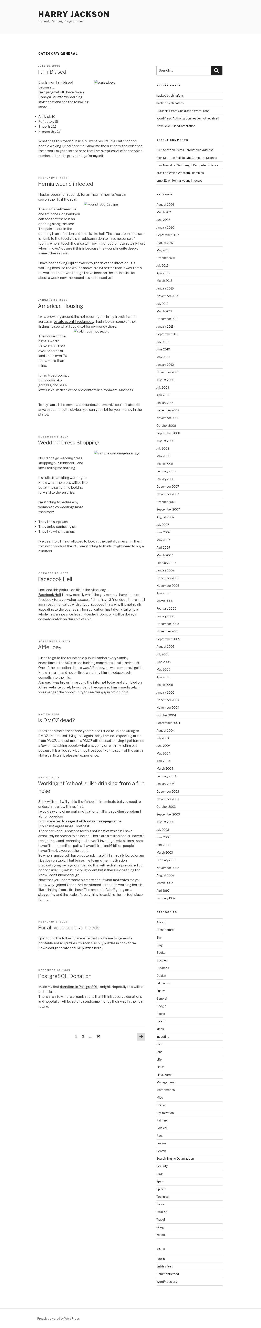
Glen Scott (163, 150)
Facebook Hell (55, 579)
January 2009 (165, 402)
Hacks (160, 1013)
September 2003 (168, 814)
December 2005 (167, 623)
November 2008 (167, 418)
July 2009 (162, 387)
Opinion (161, 1105)
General (161, 998)
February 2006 (166, 608)
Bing (159, 937)
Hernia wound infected (65, 184)
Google (161, 1006)
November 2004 (167, 707)
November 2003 (167, 799)
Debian (161, 975)
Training (161, 1212)
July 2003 (162, 829)
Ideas (160, 1029)
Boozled (162, 960)
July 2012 (162, 303)
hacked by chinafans (170, 95)
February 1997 (165, 898)
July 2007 (162, 524)
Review (161, 1143)
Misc (159, 1097)
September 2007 (168, 509)
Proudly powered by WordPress (58, 1318)
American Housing (60, 306)
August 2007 (165, 517)
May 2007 (163, 540)
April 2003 (163, 844)
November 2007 (167, 494)
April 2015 (163, 273)
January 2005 (165, 692)
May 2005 (163, 669)
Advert (161, 922)
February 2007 (166, 563)
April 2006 (163, 593)
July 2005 (162, 654)
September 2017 (167, 235)
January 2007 (165, 570)
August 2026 (165, 204)
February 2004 (166, 776)
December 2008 (167, 410)
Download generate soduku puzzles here (70, 948)
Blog (159, 945)
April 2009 (163, 395)
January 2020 (165, 227)
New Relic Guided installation (175, 126)
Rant (159, 1135)
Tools (160, 1204)
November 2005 (167, 631)
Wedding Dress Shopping (69, 442)
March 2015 (164, 280)
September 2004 (168, 723)
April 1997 (162, 890)
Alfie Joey (50, 647)
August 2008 (165, 441)
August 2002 (165, 875)
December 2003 (167, 791)
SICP (159, 1174)
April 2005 (163, 677)
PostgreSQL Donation (65, 976)
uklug (160, 1227)
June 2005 (163, 662)
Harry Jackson (74, 14)
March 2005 (164, 684)
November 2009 (167, 372)
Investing (162, 1036)
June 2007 (163, 532)
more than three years (73, 731)
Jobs (159, 1052)
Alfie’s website (49, 687)
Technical (162, 1196)
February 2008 (166, 471)
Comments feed (167, 1274)
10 (99, 1036)
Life (159, 1059)
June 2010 (163, 349)
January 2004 (165, 784)
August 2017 (165, 242)
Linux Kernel (164, 1074)
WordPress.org (166, 1281)
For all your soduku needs (69, 927)
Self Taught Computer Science (196, 157)
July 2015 (162, 265)
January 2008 (165, 479)
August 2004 (165, 730)
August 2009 (165, 380)
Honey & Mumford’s (53, 97)
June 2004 (163, 745)
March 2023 (164, 212)
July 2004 (162, 738)
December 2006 (167, 578)
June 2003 (163, 837)
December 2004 (167, 700)
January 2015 (165, 288)
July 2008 (162, 448)
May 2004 (163, 753)
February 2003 (166, 860)
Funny (160, 990)
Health (160, 1021)
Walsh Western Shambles (186, 173)
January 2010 (165, 364)
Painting (162, 1120)
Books (160, 952)
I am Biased (52, 71)
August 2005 (165, 646)
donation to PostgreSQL (79, 987)
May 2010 (163, 357)
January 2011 (164, 326)
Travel (160, 1219)
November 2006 (167, 585)
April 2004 (163, 761)
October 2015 (165, 258)
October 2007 (166, 502)
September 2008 (168, 433)
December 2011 (167, 318)
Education (163, 983)
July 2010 (162, 342)
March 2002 (164, 883)
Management (165, 1082)
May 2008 (163, 456)
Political (161, 1128)
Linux (160, 1067)
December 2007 (167, 486)
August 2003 (165, 822)
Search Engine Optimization (175, 1158)
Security (162, 1166)
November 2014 (167, 296)
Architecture (165, 929)
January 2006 (165, 616)
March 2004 (164, 768)
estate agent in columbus (73, 322)
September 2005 (168, 639)
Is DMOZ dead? (56, 720)
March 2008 (164, 463)
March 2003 (164, 852)
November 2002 (167, 867)
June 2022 (163, 219)
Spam (160, 1181)
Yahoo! (161, 1234)
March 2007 (164, 555)
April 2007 (163, 547)
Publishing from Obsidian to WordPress (182, 111)
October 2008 (166, 425)
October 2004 (166, 715)
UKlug (72, 736)
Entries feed (164, 1266)
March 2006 (164, 601)
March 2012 (164, 311)
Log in (160, 1259)
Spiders (161, 1189)
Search (161, 1151)
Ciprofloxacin (78, 263)
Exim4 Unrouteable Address (194, 150)
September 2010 (167, 334)
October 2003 (166, 806)
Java (159, 1044)
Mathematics (165, 1090)
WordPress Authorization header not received (187, 118)
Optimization (165, 1113)
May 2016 (162, 250)
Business (162, 968)
